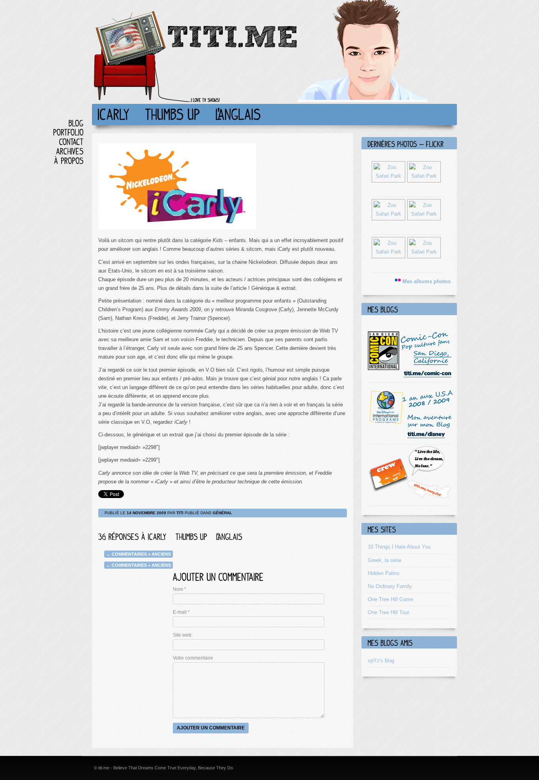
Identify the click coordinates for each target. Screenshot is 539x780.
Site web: (183, 635)
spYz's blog (381, 660)
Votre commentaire (193, 658)
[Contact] (71, 142)
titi (179, 513)
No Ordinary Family (390, 586)
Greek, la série (384, 560)
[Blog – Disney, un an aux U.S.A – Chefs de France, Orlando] (410, 437)
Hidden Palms (384, 573)
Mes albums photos (426, 281)
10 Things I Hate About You (399, 547)
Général (222, 513)
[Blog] (76, 123)
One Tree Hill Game (390, 599)
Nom (179, 589)
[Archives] (69, 151)
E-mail (181, 612)
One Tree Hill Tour (388, 612)
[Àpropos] (68, 160)
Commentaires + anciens (138, 554)
